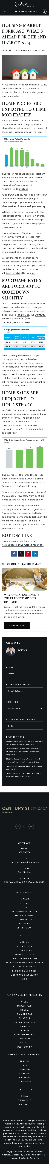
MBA (35, 425)
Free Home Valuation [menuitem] (24, 911)
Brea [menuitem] (24, 1065)
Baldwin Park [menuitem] (24, 1006)
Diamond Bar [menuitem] (24, 1014)
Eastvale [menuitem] (24, 1104)
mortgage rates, (38, 92)
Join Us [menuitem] (24, 942)
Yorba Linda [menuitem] (24, 1081)
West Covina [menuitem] (24, 1047)
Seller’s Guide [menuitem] (24, 950)
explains (23, 188)
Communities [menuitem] (24, 919)
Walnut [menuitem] (24, 1042)
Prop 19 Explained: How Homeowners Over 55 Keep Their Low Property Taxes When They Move (23, 752)
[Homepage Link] (24, 4)
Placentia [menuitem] (24, 1077)
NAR (9, 322)
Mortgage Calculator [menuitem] (24, 975)
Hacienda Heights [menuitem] (24, 1022)
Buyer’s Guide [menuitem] (25, 946)
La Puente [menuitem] (24, 1026)
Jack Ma (8, 50)
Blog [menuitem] (24, 979)
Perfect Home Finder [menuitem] (24, 971)
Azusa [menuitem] (24, 1002)
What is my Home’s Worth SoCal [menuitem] (24, 962)
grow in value (13, 273)
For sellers (7, 366)
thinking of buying (21, 233)
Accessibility (17, 1155)
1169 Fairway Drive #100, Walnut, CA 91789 (24, 882)
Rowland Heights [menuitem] (24, 1034)
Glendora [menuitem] (24, 1018)
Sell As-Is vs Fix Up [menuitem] (24, 966)
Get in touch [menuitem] (24, 927)
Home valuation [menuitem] (24, 954)
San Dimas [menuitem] (24, 1038)
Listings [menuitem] (24, 899)
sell (14, 374)
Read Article (16, 625)
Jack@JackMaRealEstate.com (24, 862)
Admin (41, 1151)
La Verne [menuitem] (24, 1030)
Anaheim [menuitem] (24, 1061)
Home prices (9, 120)
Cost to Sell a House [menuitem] (25, 958)
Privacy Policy (30, 1151)
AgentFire (34, 1158)
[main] (24, 404)
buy (33, 273)
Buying (19, 50)
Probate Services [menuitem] (25, 11)
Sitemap (6, 1155)
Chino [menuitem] (24, 1096)
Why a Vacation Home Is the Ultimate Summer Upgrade (21, 598)
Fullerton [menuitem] (24, 1069)
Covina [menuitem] (24, 1010)
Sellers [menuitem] (24, 907)
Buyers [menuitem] (24, 903)
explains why (29, 486)
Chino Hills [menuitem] (24, 1100)
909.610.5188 (24, 852)
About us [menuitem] (24, 923)
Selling (26, 50)
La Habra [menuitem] (24, 1073)
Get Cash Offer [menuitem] (24, 915)
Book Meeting (24, 872)
